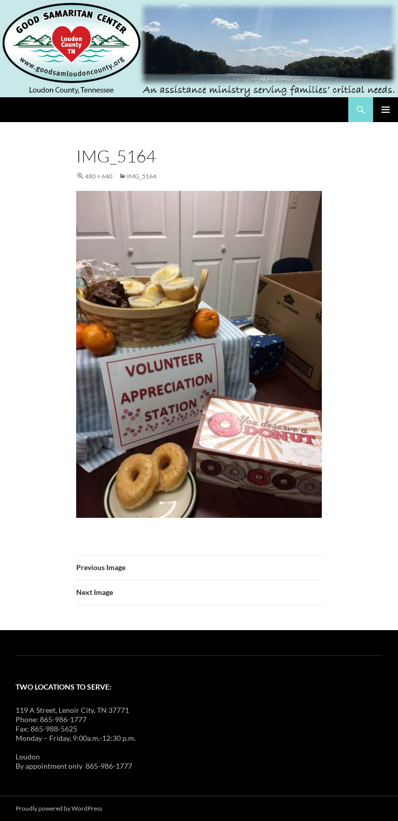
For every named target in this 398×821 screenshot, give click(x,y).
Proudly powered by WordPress (59, 808)
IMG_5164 (142, 176)
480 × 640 (98, 176)
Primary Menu (385, 109)
